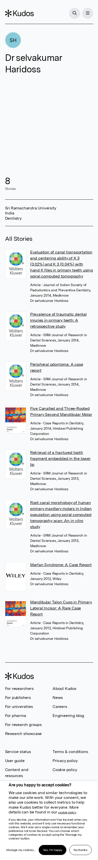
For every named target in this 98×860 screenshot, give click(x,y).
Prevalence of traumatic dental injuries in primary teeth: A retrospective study (58, 320)
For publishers (18, 697)
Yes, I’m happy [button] (52, 850)
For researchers (19, 688)
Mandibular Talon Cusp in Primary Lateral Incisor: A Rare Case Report (61, 608)
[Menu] (87, 13)
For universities (19, 706)
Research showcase (23, 733)
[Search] (74, 13)
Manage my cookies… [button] (20, 850)
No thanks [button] (80, 850)
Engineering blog (68, 715)
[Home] (19, 13)
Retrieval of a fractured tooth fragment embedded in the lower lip (60, 458)
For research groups (23, 724)
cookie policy (67, 812)
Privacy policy (65, 760)
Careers (60, 706)
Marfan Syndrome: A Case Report (61, 564)
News (58, 697)
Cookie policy (65, 769)
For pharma (15, 715)
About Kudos (64, 688)
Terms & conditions (70, 751)
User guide (15, 760)
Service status (18, 751)
